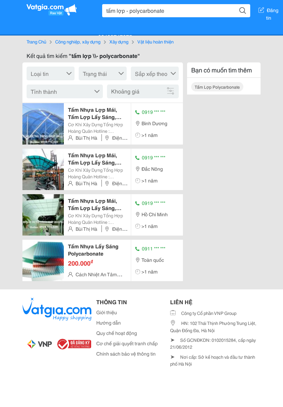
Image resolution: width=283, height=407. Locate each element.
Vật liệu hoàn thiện (155, 41)
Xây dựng (118, 41)
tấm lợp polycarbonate (217, 87)
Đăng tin (272, 11)
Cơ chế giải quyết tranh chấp (127, 343)
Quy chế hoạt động (116, 332)
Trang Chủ (36, 41)
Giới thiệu (106, 312)
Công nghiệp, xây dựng (77, 41)
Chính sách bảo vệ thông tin (126, 353)
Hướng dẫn (108, 322)
